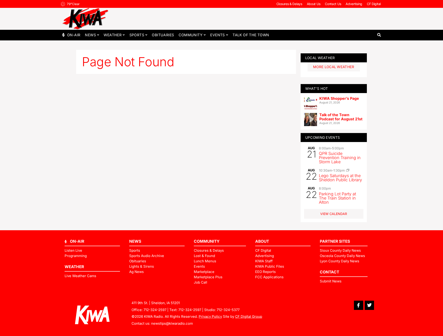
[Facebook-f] (358, 305)
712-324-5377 (228, 310)
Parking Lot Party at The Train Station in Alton (337, 198)
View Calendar (333, 214)
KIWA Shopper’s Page (339, 98)
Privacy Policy (210, 316)
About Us (313, 4)
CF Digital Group (248, 316)
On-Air (73, 35)
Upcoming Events (322, 137)
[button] (379, 35)
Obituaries (163, 35)
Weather (113, 35)
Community (191, 35)
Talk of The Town (251, 35)
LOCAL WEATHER (320, 58)
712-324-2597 (155, 310)
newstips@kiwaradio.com (172, 323)
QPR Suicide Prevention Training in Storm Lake (340, 157)
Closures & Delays (289, 4)
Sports (136, 35)
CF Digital (374, 4)
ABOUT (262, 241)
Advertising (354, 4)
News (90, 35)
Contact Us (333, 4)
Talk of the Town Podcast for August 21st (340, 116)
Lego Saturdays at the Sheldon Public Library (340, 177)
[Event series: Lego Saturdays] (347, 170)
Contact (329, 272)
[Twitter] (369, 305)
